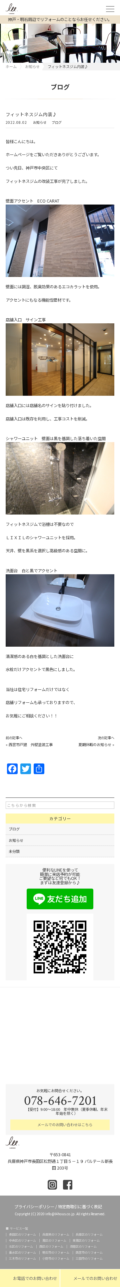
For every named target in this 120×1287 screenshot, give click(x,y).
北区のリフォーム (21, 1246)
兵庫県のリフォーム (55, 1234)
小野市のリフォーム (55, 1258)
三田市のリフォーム (89, 1258)
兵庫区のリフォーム (89, 1234)
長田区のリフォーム (22, 1234)
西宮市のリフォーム (89, 1252)
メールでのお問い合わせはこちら (64, 1124)
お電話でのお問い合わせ (30, 1278)
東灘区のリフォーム (86, 1240)
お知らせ (39, 122)
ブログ (57, 122)
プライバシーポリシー (34, 1206)
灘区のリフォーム (54, 1240)
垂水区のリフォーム (22, 1252)
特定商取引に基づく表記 (80, 1206)
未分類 (14, 851)
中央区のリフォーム (22, 1240)
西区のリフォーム (51, 1246)
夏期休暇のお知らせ (94, 744)
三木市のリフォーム (22, 1258)
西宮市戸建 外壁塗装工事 (31, 744)
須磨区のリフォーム (83, 1246)
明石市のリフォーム (55, 1252)
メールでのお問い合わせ (90, 1278)
